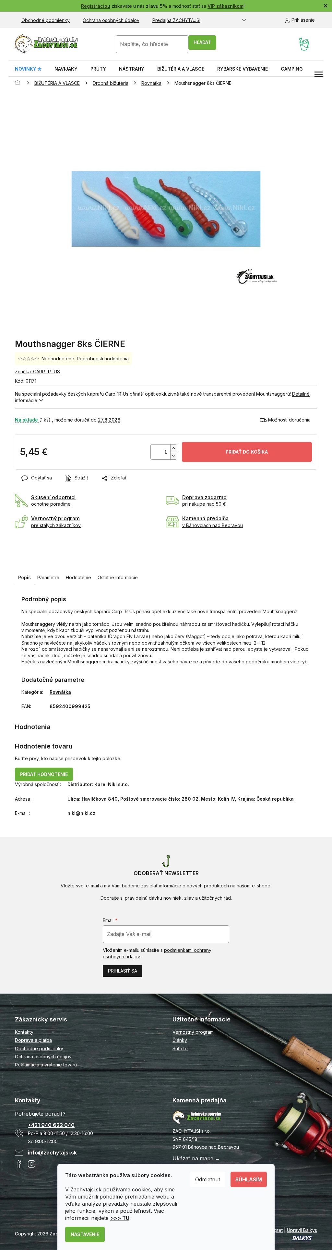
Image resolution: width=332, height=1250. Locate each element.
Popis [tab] (24, 577)
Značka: (37, 371)
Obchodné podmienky (45, 20)
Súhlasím (248, 1179)
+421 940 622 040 (51, 1125)
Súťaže (180, 1048)
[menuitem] (28, 69)
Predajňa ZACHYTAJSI (176, 20)
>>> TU (119, 1218)
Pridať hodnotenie (44, 774)
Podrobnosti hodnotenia (103, 358)
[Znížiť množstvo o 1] (173, 455)
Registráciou (95, 6)
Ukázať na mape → (196, 1158)
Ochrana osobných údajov (111, 20)
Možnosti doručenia (289, 419)
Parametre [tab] (48, 577)
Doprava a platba (33, 1040)
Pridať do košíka (247, 452)
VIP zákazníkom (225, 6)
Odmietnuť (207, 1179)
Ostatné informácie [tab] (118, 577)
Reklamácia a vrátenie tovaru (46, 1064)
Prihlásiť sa (122, 971)
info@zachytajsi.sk (52, 1152)
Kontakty (24, 1032)
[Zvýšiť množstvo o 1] (173, 448)
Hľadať (202, 42)
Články (179, 1040)
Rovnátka (60, 692)
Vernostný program (193, 1032)
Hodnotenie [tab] (78, 577)
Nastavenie (85, 1234)
